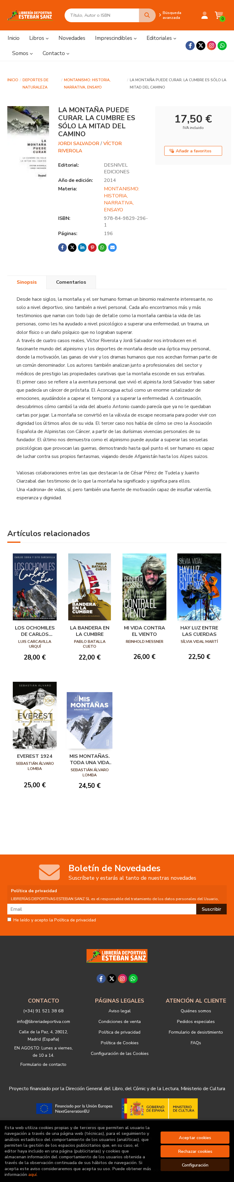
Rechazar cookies (195, 1151)
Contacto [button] (54, 53)
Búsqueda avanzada (172, 15)
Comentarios (71, 282)
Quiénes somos (196, 1011)
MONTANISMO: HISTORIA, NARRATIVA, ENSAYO (87, 84)
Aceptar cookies (195, 1138)
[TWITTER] (200, 45)
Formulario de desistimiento (196, 1032)
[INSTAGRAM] (211, 45)
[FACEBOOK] (190, 45)
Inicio (12, 80)
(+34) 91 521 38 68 (43, 1011)
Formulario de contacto (43, 1064)
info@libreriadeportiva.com (43, 1021)
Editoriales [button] (160, 38)
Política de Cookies (120, 1043)
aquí (32, 1174)
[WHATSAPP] (222, 45)
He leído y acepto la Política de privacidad (54, 920)
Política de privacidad (119, 1032)
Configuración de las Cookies (120, 1053)
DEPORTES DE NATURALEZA (35, 84)
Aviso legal (119, 1011)
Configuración (195, 1165)
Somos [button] (21, 53)
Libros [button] (37, 38)
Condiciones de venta (119, 1021)
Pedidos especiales (196, 1021)
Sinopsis (27, 282)
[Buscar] (147, 15)
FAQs (196, 1043)
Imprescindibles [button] (114, 38)
